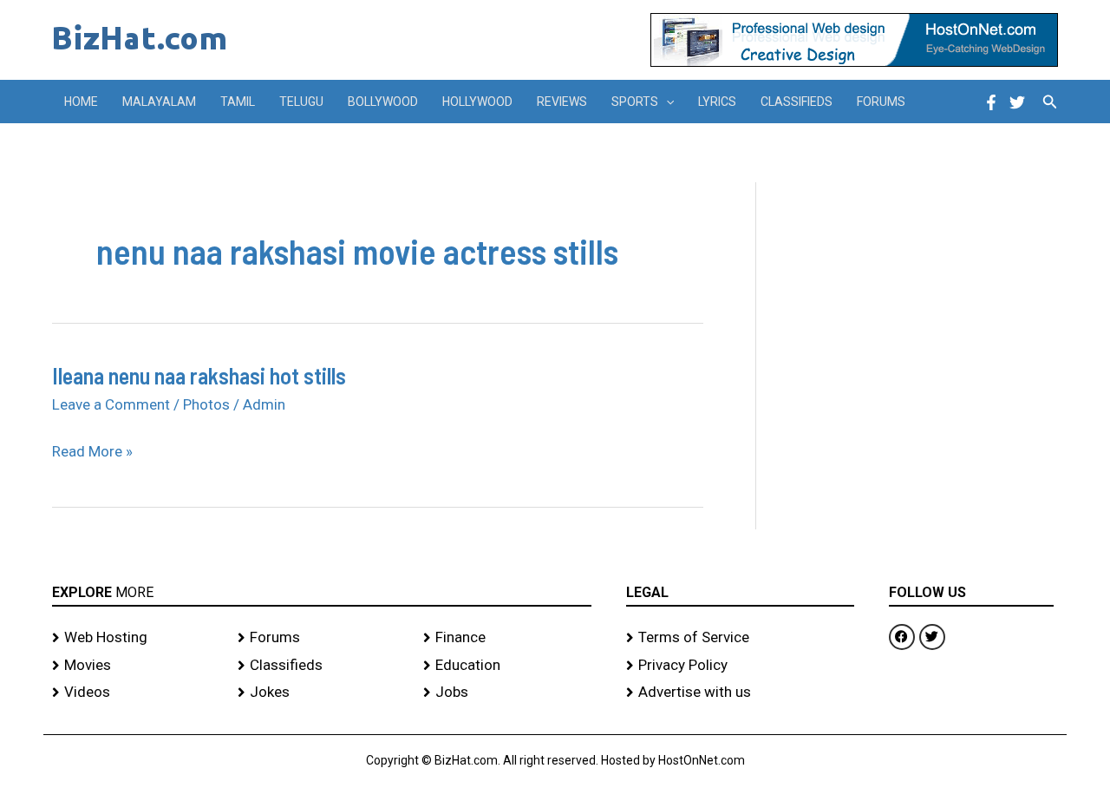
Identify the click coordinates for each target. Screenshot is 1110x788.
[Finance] (507, 638)
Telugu (301, 101)
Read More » (92, 452)
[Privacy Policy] (740, 666)
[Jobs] (507, 692)
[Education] (507, 666)
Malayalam (159, 101)
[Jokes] (322, 692)
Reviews (562, 101)
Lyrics (717, 101)
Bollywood (383, 101)
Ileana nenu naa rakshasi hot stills (199, 375)
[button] (666, 101)
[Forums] (322, 638)
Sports (634, 101)
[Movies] (136, 666)
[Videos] (136, 692)
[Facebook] (991, 102)
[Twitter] (1017, 102)
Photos (206, 404)
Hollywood (477, 101)
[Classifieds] (322, 666)
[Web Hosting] (136, 638)
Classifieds (796, 101)
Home (81, 101)
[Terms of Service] (740, 638)
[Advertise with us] (740, 692)
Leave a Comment (111, 404)
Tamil (237, 101)
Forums (881, 101)
